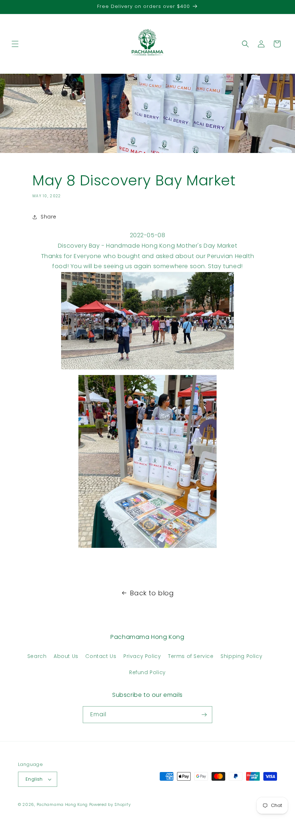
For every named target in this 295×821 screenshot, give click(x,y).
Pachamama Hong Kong (62, 804)
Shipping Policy (241, 656)
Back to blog (152, 592)
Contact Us (100, 656)
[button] (15, 44)
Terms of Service (191, 656)
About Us (66, 656)
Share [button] (48, 216)
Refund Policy (147, 672)
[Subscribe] (204, 714)
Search (37, 656)
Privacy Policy (142, 656)
